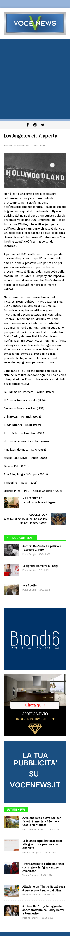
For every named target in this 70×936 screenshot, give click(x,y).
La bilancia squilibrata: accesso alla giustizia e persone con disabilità (42, 844)
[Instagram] (35, 125)
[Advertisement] (35, 84)
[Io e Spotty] (11, 589)
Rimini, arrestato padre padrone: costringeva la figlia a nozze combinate (43, 867)
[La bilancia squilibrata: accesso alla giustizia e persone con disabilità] (11, 845)
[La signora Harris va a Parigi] (11, 570)
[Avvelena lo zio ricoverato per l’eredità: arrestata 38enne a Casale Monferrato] (11, 822)
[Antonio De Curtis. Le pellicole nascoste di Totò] (11, 550)
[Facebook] (27, 125)
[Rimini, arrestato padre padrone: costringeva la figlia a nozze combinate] (11, 868)
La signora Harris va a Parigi (40, 565)
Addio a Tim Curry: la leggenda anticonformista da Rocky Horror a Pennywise (43, 910)
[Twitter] (42, 125)
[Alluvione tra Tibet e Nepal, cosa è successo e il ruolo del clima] (11, 891)
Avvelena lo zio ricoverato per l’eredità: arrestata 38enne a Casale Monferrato (41, 821)
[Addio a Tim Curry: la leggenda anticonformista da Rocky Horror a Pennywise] (11, 910)
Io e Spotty (29, 585)
